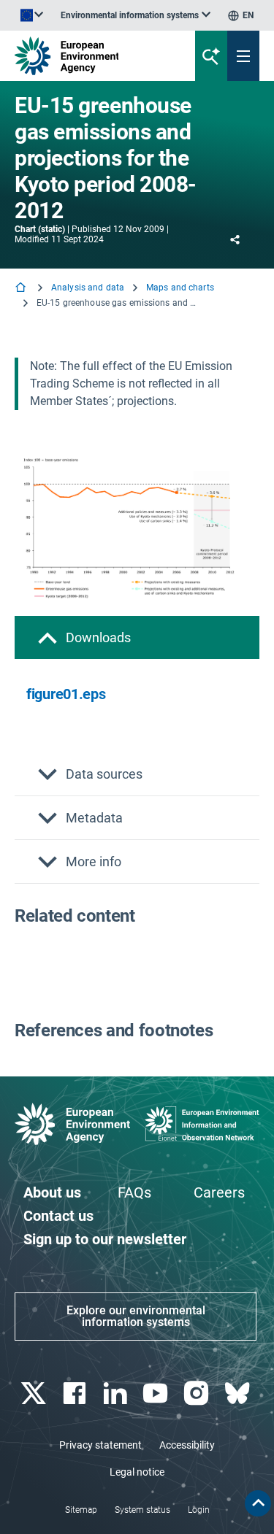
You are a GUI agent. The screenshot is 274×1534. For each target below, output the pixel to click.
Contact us (58, 1216)
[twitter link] (34, 1393)
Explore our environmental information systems (135, 1316)
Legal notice (137, 1472)
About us (52, 1192)
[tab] (137, 637)
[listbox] (135, 15)
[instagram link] (198, 1393)
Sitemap (81, 1510)
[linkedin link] (116, 1393)
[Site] (92, 55)
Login (199, 1510)
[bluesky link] (238, 1393)
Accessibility (187, 1445)
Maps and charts (180, 287)
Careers (219, 1192)
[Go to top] (258, 1503)
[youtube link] (157, 1393)
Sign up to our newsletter (104, 1239)
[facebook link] (75, 1393)
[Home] (22, 288)
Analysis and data (87, 287)
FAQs (134, 1192)
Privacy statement (100, 1445)
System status (142, 1510)
